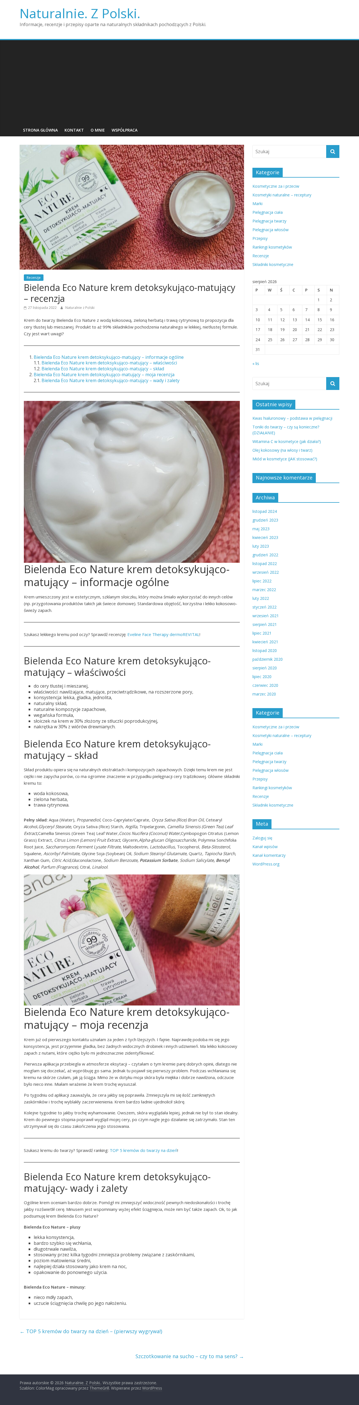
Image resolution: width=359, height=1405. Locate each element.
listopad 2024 (264, 511)
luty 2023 (260, 546)
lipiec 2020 (261, 676)
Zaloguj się (262, 838)
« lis (255, 363)
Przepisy (260, 238)
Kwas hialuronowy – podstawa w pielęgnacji (292, 418)
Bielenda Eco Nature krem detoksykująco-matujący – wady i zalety (111, 380)
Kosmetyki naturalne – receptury (281, 195)
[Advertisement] (179, 82)
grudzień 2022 (265, 554)
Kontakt (74, 130)
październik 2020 (267, 659)
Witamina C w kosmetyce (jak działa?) (286, 441)
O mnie (98, 130)
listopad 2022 (264, 563)
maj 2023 (261, 528)
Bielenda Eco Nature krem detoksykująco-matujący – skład (103, 369)
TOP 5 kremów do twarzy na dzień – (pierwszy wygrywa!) (91, 1331)
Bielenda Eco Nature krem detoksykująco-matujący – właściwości (109, 363)
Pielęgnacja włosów (270, 229)
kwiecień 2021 (265, 641)
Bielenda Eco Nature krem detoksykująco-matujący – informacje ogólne (109, 357)
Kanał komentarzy (269, 855)
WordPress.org (265, 864)
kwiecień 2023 (265, 537)
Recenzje (34, 277)
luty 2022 (260, 598)
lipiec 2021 (261, 633)
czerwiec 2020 (265, 685)
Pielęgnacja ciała (267, 212)
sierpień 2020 (264, 668)
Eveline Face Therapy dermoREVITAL (163, 634)
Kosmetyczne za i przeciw (275, 186)
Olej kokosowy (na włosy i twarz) (282, 450)
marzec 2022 (264, 589)
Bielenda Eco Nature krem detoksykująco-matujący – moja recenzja (104, 374)
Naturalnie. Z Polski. (80, 13)
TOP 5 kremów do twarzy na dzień (143, 1150)
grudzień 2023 (265, 520)
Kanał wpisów (265, 846)
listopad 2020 (264, 650)
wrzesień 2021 (265, 615)
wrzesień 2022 (265, 572)
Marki (257, 203)
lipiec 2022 (261, 581)
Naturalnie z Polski (80, 307)
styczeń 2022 (264, 607)
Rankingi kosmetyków (272, 247)
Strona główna (40, 130)
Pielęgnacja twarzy (269, 221)
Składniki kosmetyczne (272, 264)
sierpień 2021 (264, 624)
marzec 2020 (264, 694)
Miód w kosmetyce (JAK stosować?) (284, 459)
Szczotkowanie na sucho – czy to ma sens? (189, 1356)
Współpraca (124, 130)
